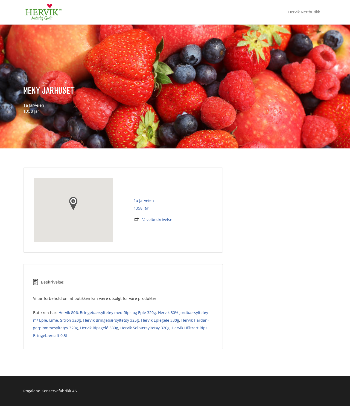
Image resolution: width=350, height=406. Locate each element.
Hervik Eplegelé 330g (160, 320)
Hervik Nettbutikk (304, 11)
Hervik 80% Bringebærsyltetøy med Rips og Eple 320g (107, 312)
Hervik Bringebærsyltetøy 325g (111, 320)
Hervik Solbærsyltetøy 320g (145, 327)
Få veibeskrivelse (156, 219)
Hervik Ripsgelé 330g (99, 327)
